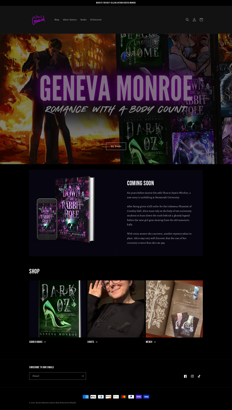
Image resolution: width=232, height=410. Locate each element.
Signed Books (35, 342)
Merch (149, 342)
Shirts (90, 342)
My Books (116, 146)
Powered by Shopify (68, 402)
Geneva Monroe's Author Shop (48, 402)
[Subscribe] (82, 376)
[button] (187, 19)
